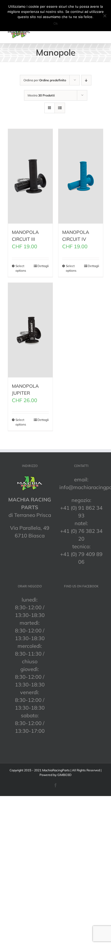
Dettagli (43, 266)
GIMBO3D (64, 775)
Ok (55, 23)
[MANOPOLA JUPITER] (30, 330)
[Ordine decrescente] (86, 80)
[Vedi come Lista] (60, 108)
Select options (20, 268)
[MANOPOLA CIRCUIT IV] (80, 176)
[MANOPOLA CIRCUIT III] (30, 176)
